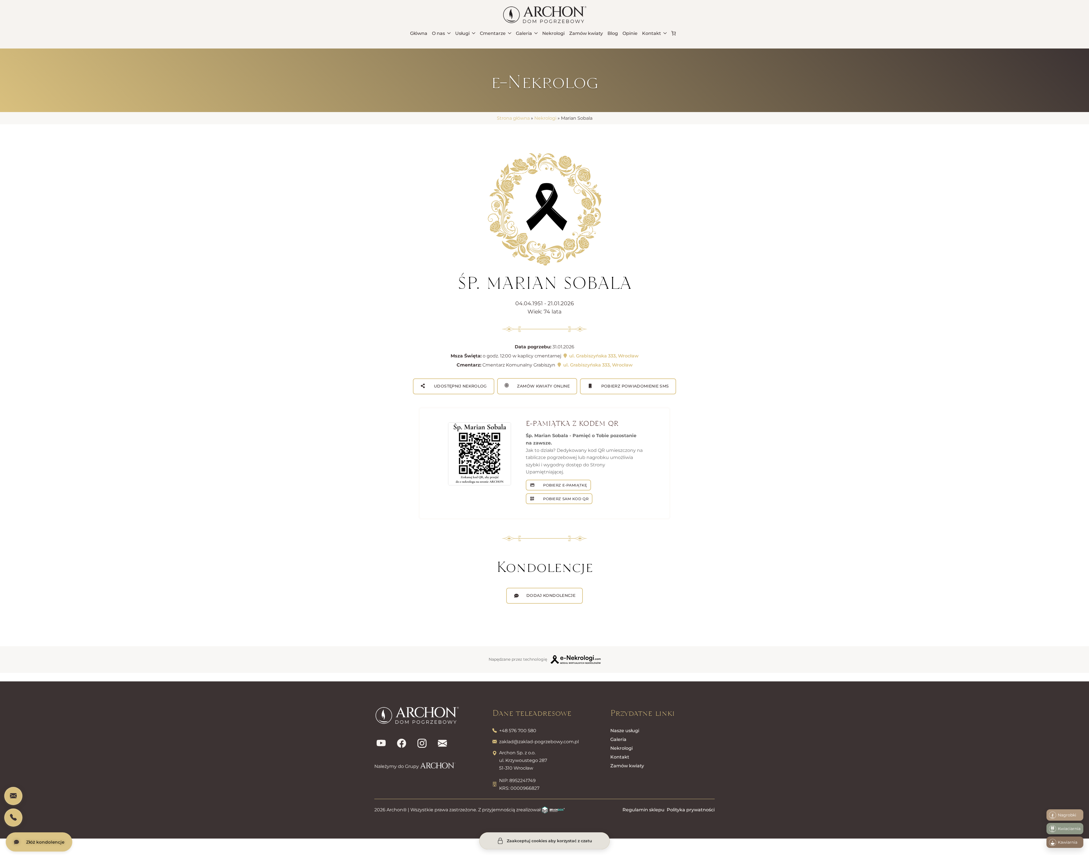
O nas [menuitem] (438, 33)
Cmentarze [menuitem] (493, 33)
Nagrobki (1067, 815)
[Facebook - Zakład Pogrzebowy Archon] (401, 743)
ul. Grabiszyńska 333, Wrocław (603, 356)
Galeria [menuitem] (524, 33)
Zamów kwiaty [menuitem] (586, 33)
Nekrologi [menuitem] (553, 33)
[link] (673, 33)
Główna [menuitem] (418, 33)
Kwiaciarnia (1069, 828)
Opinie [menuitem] (630, 33)
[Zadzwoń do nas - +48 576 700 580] (13, 817)
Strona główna (513, 118)
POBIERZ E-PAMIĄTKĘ (564, 485)
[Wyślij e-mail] (442, 743)
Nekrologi (545, 118)
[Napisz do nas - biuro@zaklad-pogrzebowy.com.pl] (13, 796)
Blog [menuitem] (612, 33)
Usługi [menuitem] (462, 33)
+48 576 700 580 (517, 730)
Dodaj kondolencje (550, 595)
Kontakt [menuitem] (651, 33)
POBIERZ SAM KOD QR (565, 498)
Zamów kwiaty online (543, 386)
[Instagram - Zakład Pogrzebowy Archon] (422, 743)
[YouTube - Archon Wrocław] (381, 743)
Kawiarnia (1067, 842)
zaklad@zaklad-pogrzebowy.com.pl (539, 741)
